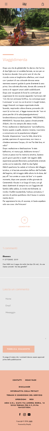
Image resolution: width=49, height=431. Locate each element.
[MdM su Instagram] (24, 414)
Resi (32, 399)
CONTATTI (17, 380)
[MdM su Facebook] (20, 414)
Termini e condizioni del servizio (24, 395)
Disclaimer (24, 387)
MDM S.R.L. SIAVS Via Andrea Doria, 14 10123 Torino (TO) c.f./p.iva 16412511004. (24, 405)
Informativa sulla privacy (24, 391)
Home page (30, 380)
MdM (30, 421)
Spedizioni (20, 399)
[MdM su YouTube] (29, 414)
